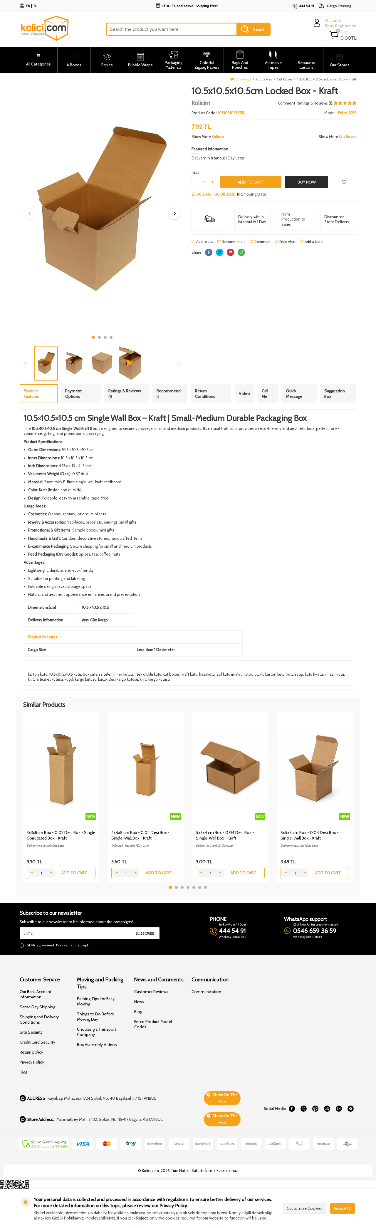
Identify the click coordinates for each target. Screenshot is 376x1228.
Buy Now (307, 182)
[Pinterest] (315, 1109)
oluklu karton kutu (269, 674)
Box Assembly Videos (97, 1044)
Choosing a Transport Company (96, 1032)
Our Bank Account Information (35, 994)
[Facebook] (292, 1109)
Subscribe (145, 933)
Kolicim (201, 103)
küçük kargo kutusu (80, 679)
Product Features (31, 393)
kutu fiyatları (315, 674)
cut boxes (171, 674)
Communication (206, 991)
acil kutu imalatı (229, 674)
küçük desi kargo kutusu (118, 679)
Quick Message (294, 393)
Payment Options (73, 393)
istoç (248, 674)
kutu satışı (294, 674)
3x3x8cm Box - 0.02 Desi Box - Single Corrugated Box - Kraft (61, 835)
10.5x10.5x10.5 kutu (65, 674)
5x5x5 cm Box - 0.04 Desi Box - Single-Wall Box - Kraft (310, 835)
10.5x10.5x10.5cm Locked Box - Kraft (326, 79)
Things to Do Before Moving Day (95, 1016)
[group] (102, 208)
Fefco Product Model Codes (153, 1024)
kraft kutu (189, 674)
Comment (286, 103)
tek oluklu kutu (149, 674)
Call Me (265, 393)
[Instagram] (339, 1109)
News (139, 1001)
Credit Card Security (37, 1042)
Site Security (31, 1032)
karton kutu (37, 674)
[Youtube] (327, 1109)
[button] (93, 337)
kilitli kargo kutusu (155, 679)
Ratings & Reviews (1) (124, 393)
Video (244, 393)
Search (259, 29)
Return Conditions (205, 393)
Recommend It (233, 241)
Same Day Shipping (37, 1007)
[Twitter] (303, 1109)
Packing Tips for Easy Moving (96, 1001)
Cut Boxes (264, 79)
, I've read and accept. (57, 945)
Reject (142, 1218)
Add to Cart (250, 182)
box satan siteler (97, 674)
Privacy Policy (32, 1062)
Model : (340, 112)
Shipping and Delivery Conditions (39, 1019)
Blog (138, 1011)
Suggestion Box (334, 393)
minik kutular (124, 674)
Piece (195, 173)
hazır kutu (336, 674)
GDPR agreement (40, 945)
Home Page (242, 79)
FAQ (23, 1072)
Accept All (342, 1208)
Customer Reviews (151, 991)
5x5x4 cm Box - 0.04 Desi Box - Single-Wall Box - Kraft (225, 835)
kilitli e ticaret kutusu (45, 679)
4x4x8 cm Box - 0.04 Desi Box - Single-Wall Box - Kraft (140, 835)
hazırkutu (207, 674)
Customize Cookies (305, 1208)
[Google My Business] (350, 1109)
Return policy (31, 1052)
